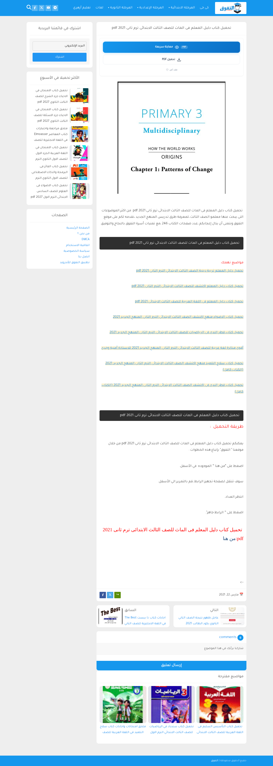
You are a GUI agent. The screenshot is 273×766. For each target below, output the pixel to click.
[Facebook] (103, 595)
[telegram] (55, 8)
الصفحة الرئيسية (78, 228)
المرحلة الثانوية (121, 8)
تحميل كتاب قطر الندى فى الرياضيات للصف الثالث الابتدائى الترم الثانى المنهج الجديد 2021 (176, 332)
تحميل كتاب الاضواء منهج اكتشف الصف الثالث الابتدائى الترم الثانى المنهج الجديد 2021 (178, 317)
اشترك (59, 57)
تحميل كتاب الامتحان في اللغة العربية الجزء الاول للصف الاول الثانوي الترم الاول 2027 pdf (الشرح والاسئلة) (51, 154)
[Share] (117, 595)
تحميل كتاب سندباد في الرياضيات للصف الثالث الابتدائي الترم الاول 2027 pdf (171, 730)
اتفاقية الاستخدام (78, 245)
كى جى (204, 8)
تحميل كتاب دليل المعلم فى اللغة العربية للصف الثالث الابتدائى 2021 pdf (189, 302)
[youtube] (48, 8)
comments (227, 637)
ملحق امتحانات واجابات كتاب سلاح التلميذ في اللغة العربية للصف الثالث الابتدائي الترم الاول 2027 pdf (123, 730)
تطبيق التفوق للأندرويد (75, 262)
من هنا (229, 538)
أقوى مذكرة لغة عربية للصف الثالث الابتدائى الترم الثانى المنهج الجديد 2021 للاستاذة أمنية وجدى (172, 348)
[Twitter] (110, 595)
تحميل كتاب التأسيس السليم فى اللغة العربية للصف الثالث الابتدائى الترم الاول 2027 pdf (220, 730)
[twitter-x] (42, 8)
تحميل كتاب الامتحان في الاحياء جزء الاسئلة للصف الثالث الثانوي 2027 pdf (51, 115)
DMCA (86, 239)
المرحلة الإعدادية (151, 8)
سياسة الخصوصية (77, 251)
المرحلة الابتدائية (183, 8)
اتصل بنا (84, 257)
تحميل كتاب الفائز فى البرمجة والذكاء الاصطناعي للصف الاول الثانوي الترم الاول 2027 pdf (50, 173)
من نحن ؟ (83, 234)
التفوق (214, 760)
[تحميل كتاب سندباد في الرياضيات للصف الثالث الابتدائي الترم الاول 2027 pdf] (171, 704)
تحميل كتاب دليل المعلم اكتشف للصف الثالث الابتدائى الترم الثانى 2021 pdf (187, 286)
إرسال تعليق (171, 665)
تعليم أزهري (82, 8)
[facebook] (35, 8)
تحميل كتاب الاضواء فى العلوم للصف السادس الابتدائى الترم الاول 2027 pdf (49, 191)
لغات (99, 8)
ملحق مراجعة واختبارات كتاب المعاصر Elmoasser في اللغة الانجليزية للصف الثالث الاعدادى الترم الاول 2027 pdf (51, 135)
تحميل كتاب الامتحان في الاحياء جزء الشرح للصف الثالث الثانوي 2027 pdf (51, 96)
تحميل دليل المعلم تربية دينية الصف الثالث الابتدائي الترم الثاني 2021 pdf (189, 271)
